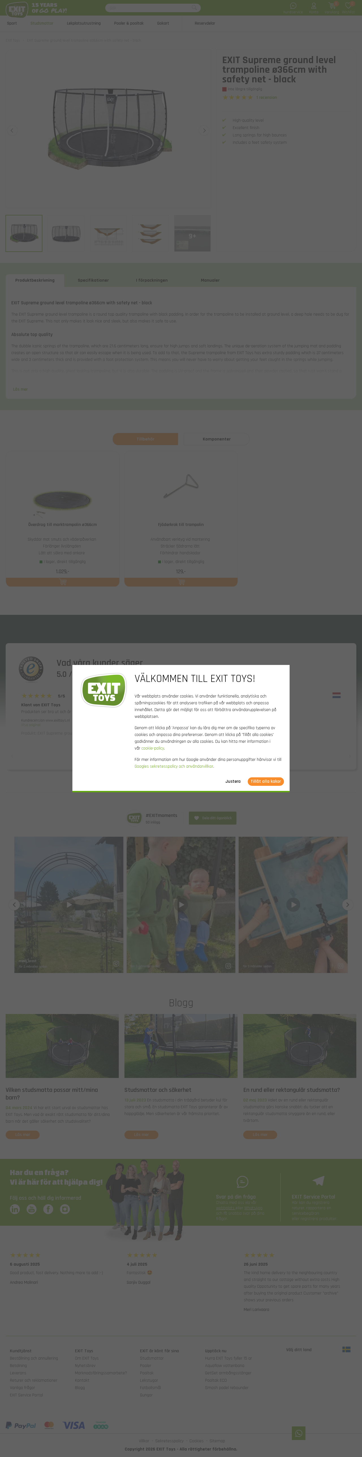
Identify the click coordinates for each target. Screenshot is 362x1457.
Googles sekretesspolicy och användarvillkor (174, 766)
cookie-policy (152, 748)
